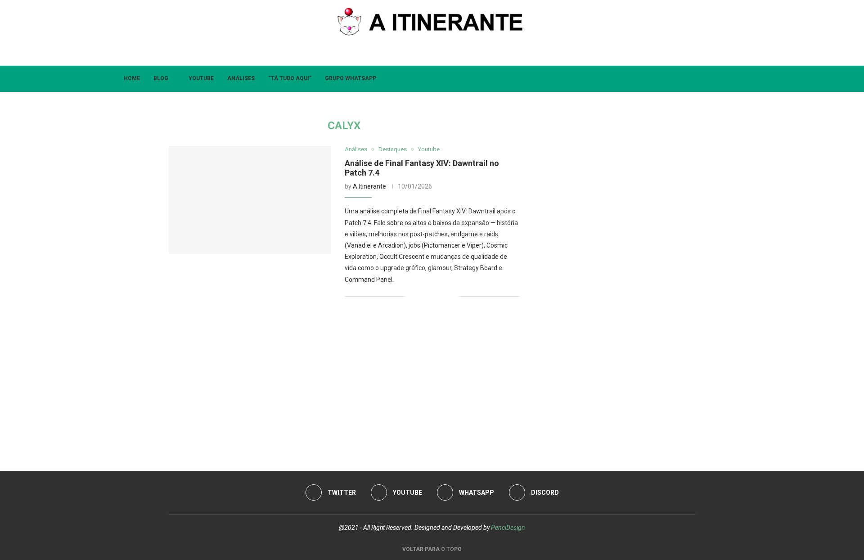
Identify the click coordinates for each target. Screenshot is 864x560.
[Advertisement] (344, 381)
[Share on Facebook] (423, 296)
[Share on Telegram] (451, 296)
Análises (241, 78)
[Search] (742, 79)
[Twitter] (410, 53)
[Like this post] (412, 296)
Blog (160, 78)
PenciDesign (508, 527)
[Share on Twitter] (432, 296)
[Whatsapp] (439, 53)
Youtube (201, 78)
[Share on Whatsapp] (442, 296)
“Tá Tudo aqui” (289, 78)
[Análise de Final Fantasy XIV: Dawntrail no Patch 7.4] (250, 200)
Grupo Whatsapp (350, 78)
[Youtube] (425, 53)
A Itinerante (369, 186)
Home (132, 78)
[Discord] (454, 53)
